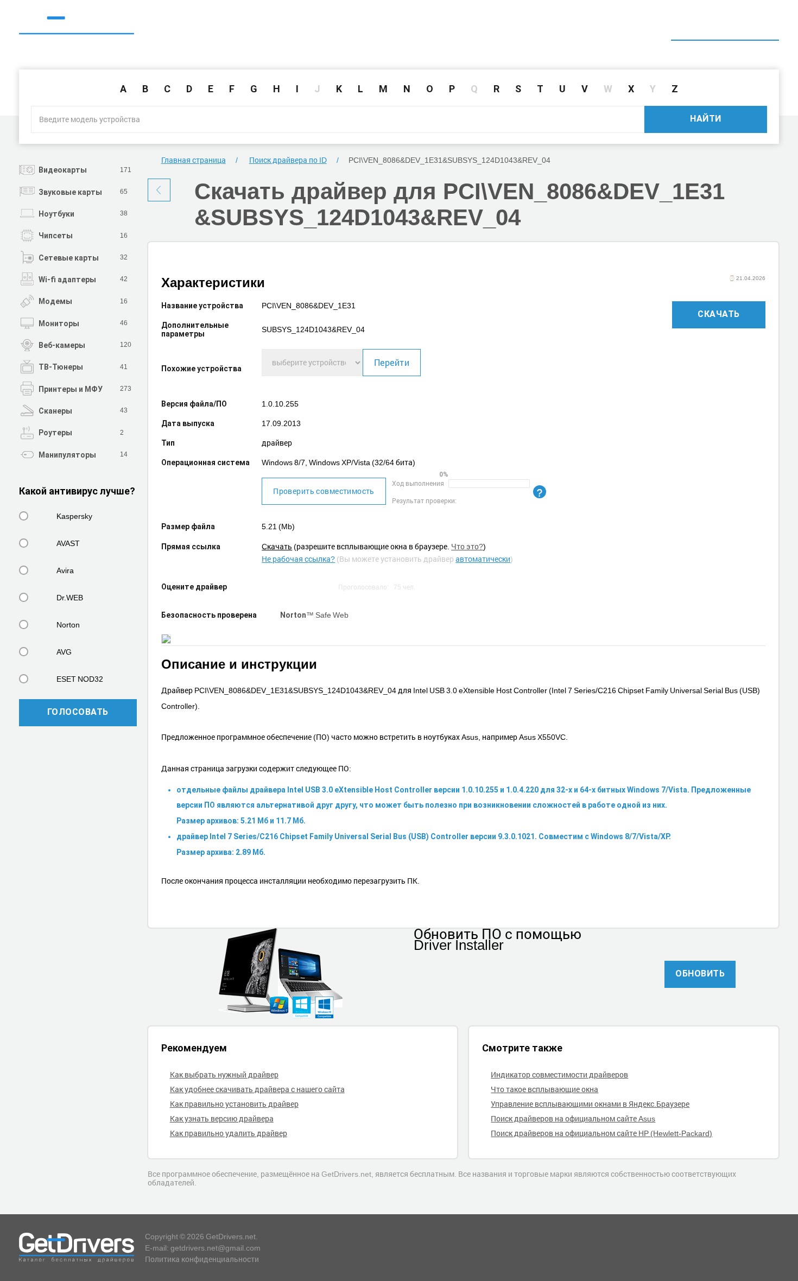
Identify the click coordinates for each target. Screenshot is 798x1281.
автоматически (482, 559)
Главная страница (193, 160)
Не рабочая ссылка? (298, 559)
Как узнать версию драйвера (222, 1118)
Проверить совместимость (324, 491)
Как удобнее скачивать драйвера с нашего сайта (257, 1089)
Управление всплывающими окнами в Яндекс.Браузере (590, 1104)
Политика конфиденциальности (202, 1259)
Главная (573, 26)
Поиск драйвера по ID (725, 26)
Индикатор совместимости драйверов (559, 1074)
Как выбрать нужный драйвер (224, 1074)
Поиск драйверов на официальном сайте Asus (573, 1118)
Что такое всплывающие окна (544, 1089)
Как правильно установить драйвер (234, 1104)
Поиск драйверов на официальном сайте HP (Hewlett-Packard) (601, 1133)
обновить (700, 973)
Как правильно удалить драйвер (228, 1133)
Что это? (467, 546)
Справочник (635, 26)
